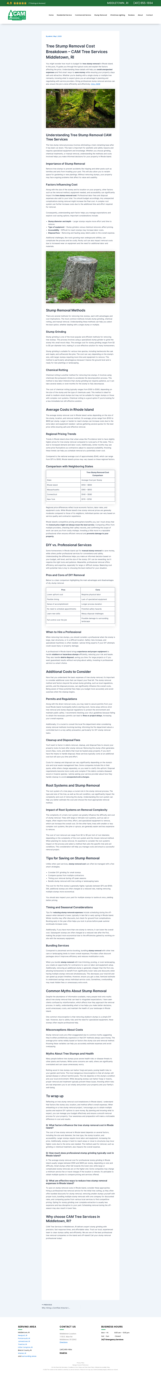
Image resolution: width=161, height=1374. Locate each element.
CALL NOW (95, 84)
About (140, 15)
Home (51, 15)
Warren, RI (22, 1353)
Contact (149, 15)
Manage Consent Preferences (80, 1365)
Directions (63, 1342)
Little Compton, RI (25, 1347)
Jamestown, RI (24, 1341)
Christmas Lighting (117, 15)
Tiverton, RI (22, 1344)
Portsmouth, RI (24, 1338)
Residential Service (64, 15)
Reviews (131, 15)
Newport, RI (22, 1335)
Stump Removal (100, 15)
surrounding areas (29, 1356)
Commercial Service (83, 15)
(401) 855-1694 (143, 3)
